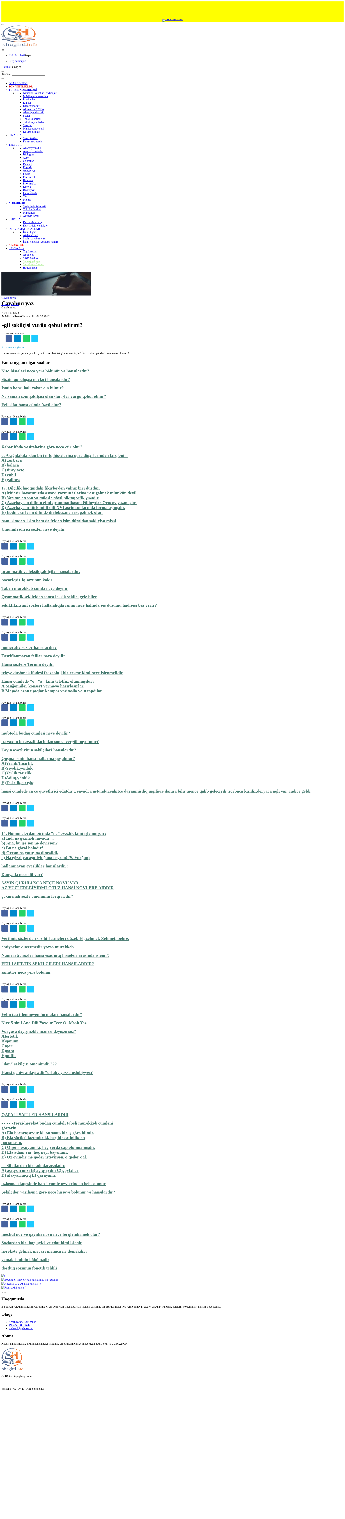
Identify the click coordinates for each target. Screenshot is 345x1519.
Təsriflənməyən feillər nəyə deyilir (33, 656)
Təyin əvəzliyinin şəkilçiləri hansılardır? (38, 750)
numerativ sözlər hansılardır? (29, 647)
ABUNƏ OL (16, 244)
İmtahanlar (29, 99)
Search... (6, 73)
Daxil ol (6, 66)
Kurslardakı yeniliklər (35, 225)
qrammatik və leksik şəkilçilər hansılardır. (40, 571)
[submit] (2, 78)
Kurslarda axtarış (32, 222)
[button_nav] (2, 24)
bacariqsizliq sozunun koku (26, 580)
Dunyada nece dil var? (22, 874)
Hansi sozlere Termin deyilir (27, 664)
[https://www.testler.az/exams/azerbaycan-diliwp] (22, 421)
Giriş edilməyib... (18, 61)
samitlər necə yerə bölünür (26, 972)
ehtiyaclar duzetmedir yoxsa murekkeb (37, 947)
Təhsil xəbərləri (32, 118)
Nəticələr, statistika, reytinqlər (39, 92)
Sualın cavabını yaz (34, 238)
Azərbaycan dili (32, 147)
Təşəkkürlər (29, 251)
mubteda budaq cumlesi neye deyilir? (35, 733)
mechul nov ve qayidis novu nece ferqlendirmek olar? (50, 1234)
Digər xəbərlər (31, 105)
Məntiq (27, 199)
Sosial (26, 115)
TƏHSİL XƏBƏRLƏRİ (23, 89)
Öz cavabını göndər (13, 347)
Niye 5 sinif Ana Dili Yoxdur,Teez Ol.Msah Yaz (44, 1023)
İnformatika (29, 183)
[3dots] (2, 49)
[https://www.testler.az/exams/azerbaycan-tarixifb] (4, 622)
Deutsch (27, 164)
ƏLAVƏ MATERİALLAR (24, 228)
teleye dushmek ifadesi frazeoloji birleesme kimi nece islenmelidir (62, 672)
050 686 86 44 (17, 55)
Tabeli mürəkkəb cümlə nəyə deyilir (34, 588)
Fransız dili (29, 177)
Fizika (26, 173)
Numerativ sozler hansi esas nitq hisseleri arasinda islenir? (55, 955)
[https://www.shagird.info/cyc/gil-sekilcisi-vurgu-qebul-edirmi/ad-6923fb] (9, 338)
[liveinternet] (11, 1382)
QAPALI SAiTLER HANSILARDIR (34, 1114)
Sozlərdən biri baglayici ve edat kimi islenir (41, 1242)
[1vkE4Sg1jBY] (172, 20)
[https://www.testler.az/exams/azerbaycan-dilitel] (13, 421)
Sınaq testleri (30, 138)
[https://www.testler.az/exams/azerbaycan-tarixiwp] (22, 622)
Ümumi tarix (30, 193)
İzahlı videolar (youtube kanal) (40, 241)
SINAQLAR (16, 135)
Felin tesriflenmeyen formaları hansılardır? (41, 1014)
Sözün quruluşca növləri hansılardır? (35, 379)
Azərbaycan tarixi (33, 151)
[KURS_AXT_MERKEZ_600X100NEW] (172, 10)
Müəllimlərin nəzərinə (35, 96)
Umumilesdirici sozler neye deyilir (33, 529)
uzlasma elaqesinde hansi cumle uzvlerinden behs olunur (53, 1183)
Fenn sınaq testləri (33, 141)
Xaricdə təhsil (31, 215)
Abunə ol (28, 254)
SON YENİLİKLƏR (21, 86)
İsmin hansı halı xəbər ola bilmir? (32, 387)
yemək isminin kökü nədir (25, 1259)
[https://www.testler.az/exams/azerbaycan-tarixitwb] (30, 622)
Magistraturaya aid (33, 128)
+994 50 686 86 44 (19, 1325)
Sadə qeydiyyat (31, 261)
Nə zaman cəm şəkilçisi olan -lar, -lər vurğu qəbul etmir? (53, 396)
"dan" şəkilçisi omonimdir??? (29, 1064)
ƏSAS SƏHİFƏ (18, 83)
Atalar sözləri (30, 235)
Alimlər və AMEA (33, 109)
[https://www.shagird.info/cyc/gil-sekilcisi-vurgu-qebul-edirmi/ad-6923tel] (17, 338)
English (27, 167)
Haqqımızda (30, 267)
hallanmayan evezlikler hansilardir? (34, 866)
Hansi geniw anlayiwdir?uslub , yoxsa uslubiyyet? (47, 1072)
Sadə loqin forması (33, 264)
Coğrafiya (28, 160)
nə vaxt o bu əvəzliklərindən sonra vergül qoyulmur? (50, 741)
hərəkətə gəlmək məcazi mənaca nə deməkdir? (44, 1251)
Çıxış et (16, 66)
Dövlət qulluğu (31, 131)
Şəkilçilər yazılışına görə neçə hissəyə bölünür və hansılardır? (58, 1192)
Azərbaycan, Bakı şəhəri (22, 1321)
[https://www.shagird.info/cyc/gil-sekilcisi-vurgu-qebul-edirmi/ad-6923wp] (26, 338)
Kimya (27, 186)
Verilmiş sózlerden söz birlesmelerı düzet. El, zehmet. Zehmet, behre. (65, 938)
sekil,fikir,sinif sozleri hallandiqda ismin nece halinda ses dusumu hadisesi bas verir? (79, 605)
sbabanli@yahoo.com (21, 1328)
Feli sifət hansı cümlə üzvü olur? (31, 404)
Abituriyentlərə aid (33, 112)
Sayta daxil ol (30, 257)
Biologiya (28, 154)
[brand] (12, 1370)
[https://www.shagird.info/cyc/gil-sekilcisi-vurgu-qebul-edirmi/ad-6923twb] (34, 338)
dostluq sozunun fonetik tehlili (29, 1268)
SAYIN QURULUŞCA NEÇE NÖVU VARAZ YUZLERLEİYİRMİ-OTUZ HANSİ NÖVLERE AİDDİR (57, 885)
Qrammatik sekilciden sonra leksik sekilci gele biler (49, 596)
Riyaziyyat (29, 189)
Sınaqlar (27, 125)
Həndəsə (28, 180)
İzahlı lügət (29, 232)
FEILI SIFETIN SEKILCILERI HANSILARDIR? (47, 963)
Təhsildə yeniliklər (33, 122)
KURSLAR (15, 219)
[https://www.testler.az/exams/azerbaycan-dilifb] (4, 421)
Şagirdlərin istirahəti (34, 206)
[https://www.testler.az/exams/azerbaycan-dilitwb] (30, 421)
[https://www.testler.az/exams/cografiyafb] (4, 546)
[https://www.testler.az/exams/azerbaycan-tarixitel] (13, 622)
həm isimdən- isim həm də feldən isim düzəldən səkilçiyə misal (58, 520)
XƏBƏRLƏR (17, 202)
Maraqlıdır (29, 212)
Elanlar (27, 102)
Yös (25, 196)
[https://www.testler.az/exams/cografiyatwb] (30, 546)
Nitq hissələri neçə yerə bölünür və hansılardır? (45, 371)
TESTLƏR (15, 144)
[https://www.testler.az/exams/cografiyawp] (22, 546)
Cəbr (26, 157)
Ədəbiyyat (29, 170)
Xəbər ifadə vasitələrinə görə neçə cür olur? (41, 447)
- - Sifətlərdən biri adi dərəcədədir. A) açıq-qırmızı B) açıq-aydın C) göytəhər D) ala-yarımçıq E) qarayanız (40, 1170)
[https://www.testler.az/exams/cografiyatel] (13, 546)
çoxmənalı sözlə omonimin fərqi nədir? (37, 896)
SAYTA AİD (16, 248)
